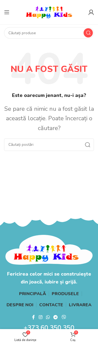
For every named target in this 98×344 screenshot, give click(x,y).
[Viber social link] (64, 317)
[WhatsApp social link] (47, 317)
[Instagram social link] (40, 317)
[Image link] (49, 249)
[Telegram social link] (56, 317)
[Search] (88, 32)
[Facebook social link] (33, 317)
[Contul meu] (91, 12)
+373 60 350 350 (49, 327)
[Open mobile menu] (6, 12)
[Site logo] (49, 11)
